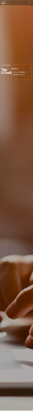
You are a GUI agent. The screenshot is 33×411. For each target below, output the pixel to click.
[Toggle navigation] (29, 2)
